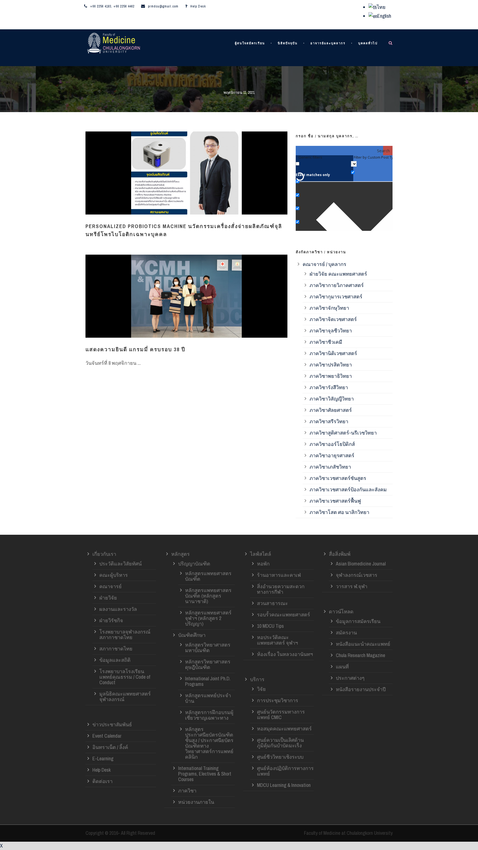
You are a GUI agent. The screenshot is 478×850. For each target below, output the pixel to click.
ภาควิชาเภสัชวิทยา (330, 466)
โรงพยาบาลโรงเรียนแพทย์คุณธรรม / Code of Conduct (124, 677)
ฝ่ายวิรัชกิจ (111, 620)
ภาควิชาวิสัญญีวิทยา (332, 398)
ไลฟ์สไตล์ (260, 554)
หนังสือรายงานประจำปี (361, 689)
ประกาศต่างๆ (350, 678)
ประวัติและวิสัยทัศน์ (120, 563)
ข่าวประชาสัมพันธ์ (112, 724)
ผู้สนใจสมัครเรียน (250, 43)
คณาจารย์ (110, 586)
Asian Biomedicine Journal (361, 563)
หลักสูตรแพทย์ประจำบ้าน (208, 698)
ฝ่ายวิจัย (108, 597)
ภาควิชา (187, 790)
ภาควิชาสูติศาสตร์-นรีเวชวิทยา (343, 432)
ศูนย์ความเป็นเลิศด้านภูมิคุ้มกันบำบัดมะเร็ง (280, 743)
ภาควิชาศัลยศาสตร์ (331, 410)
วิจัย (261, 689)
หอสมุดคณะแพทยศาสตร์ (284, 728)
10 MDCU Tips (270, 625)
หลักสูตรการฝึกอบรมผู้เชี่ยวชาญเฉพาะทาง (209, 715)
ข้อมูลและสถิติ (115, 660)
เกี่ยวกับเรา (104, 554)
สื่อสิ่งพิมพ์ (339, 554)
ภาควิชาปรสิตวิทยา (331, 364)
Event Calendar (106, 735)
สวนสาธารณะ (272, 603)
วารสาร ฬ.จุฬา (351, 586)
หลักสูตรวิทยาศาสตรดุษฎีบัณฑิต (207, 664)
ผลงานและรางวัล (118, 609)
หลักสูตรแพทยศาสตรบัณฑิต (208, 576)
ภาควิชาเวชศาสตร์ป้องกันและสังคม (348, 489)
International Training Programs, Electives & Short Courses (204, 774)
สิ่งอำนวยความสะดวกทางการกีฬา (281, 589)
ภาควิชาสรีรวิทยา (329, 421)
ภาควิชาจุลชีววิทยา (331, 330)
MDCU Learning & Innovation (284, 785)
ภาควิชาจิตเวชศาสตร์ (333, 319)
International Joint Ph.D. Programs (207, 681)
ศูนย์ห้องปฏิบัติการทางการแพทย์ (285, 771)
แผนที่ (342, 666)
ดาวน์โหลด (341, 611)
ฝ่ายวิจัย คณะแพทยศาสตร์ (338, 273)
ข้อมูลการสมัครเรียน (358, 621)
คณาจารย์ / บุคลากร (324, 264)
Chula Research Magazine (360, 655)
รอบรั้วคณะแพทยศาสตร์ (283, 614)
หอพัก (263, 563)
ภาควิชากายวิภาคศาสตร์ (337, 285)
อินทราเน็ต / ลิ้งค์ (110, 747)
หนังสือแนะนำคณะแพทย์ (363, 643)
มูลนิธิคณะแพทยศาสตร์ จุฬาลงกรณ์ (125, 696)
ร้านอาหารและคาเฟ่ (279, 575)
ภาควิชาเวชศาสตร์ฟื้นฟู (335, 500)
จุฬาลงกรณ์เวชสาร (356, 575)
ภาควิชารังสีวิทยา (329, 387)
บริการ (257, 679)
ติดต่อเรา (102, 781)
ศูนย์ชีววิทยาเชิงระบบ (280, 756)
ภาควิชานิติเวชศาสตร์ (333, 353)
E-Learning (102, 758)
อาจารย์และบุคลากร (327, 43)
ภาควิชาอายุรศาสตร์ (332, 455)
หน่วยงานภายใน (196, 802)
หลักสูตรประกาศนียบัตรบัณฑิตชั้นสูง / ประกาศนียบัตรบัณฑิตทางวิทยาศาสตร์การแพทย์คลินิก (209, 743)
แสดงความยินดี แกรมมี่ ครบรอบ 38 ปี (135, 349)
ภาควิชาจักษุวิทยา (329, 307)
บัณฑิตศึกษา (192, 635)
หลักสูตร (180, 554)
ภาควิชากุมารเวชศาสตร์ (336, 296)
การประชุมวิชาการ (277, 700)
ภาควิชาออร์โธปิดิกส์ (332, 444)
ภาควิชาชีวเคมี (326, 342)
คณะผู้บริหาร (113, 575)
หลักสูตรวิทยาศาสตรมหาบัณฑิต (207, 647)
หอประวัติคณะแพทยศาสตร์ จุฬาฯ (277, 640)
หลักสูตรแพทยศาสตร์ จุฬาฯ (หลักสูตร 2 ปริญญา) (208, 618)
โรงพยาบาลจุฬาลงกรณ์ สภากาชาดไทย (124, 634)
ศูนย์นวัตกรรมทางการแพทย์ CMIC (281, 714)
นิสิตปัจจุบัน (288, 43)
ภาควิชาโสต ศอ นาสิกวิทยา (339, 512)
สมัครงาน (346, 632)
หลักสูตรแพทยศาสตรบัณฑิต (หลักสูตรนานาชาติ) (208, 596)
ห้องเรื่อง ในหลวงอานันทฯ (285, 654)
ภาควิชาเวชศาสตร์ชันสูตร (338, 478)
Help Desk (198, 6)
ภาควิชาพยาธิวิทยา (331, 376)
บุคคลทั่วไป (368, 43)
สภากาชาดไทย (116, 648)
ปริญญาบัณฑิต (194, 563)
